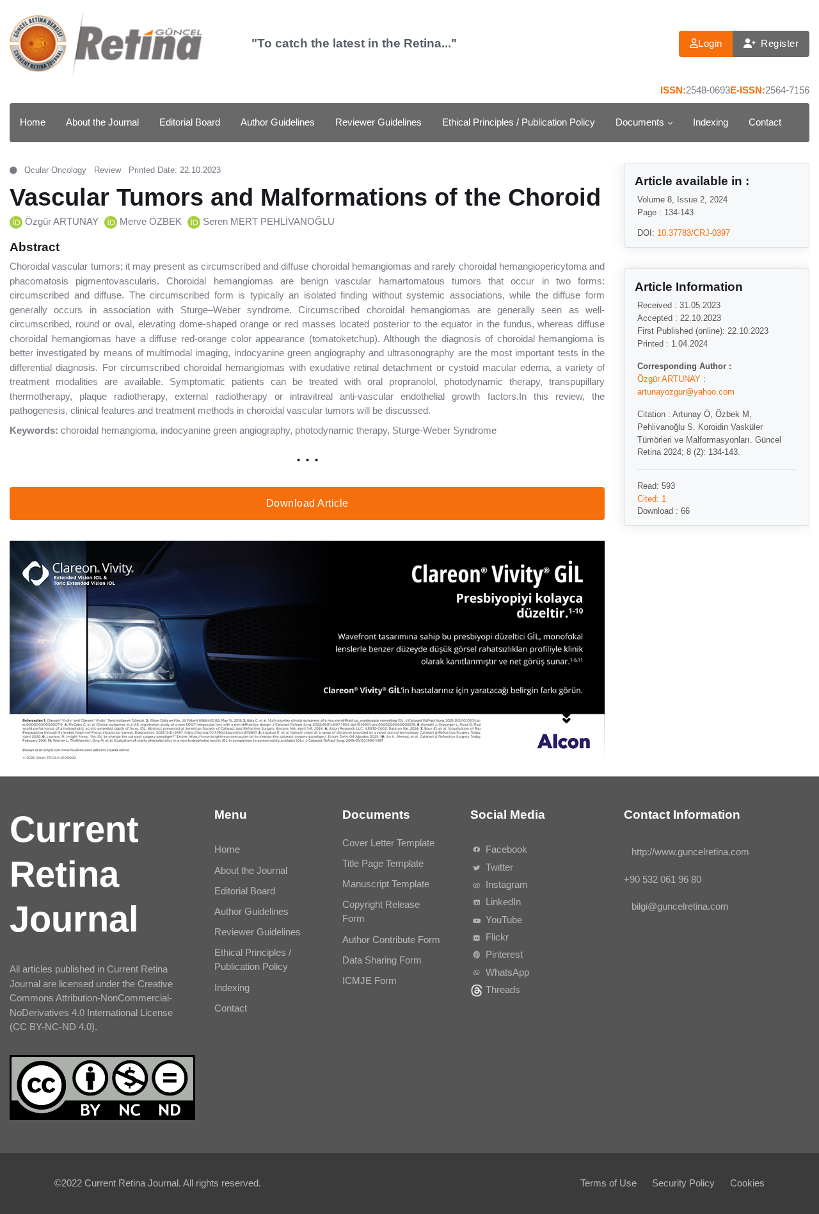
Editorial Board (189, 122)
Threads (501, 989)
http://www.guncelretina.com (690, 851)
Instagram (505, 884)
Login (710, 43)
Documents (640, 122)
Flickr (496, 936)
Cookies (747, 1182)
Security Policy (683, 1182)
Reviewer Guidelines (378, 122)
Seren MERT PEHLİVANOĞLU (269, 221)
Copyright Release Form (381, 911)
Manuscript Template (385, 883)
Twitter (498, 867)
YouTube (502, 919)
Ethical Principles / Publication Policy (518, 122)
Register (780, 43)
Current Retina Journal (131, 1182)
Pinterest (503, 954)
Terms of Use (608, 1182)
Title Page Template (383, 863)
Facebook (505, 849)
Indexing (710, 122)
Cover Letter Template (388, 842)
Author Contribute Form (391, 939)
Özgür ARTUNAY (62, 221)
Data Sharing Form (382, 960)
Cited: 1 (651, 498)
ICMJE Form (369, 980)
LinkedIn (502, 901)
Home (32, 122)
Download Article (307, 502)
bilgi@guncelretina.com (680, 906)
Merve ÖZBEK (151, 221)
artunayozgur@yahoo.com (686, 391)
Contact (765, 122)
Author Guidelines (278, 122)
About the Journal (102, 122)
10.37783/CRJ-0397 (693, 232)
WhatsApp (506, 972)
